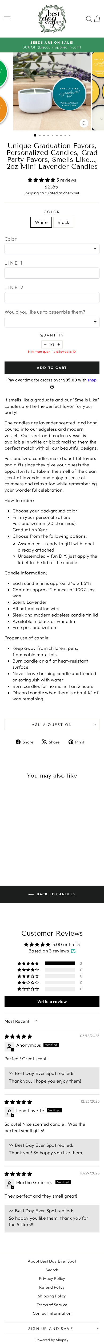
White (41, 222)
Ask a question (52, 724)
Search (52, 1269)
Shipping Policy (52, 1295)
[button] (42, 180)
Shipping (31, 193)
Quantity (52, 335)
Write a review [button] (52, 1001)
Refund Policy (52, 1287)
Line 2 (14, 287)
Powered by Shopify (52, 1340)
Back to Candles (56, 894)
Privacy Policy (52, 1278)
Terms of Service (52, 1304)
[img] (18, 1036)
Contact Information (52, 1313)
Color (52, 211)
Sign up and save (50, 1328)
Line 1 (14, 263)
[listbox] (52, 249)
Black (63, 222)
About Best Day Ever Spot (52, 1261)
